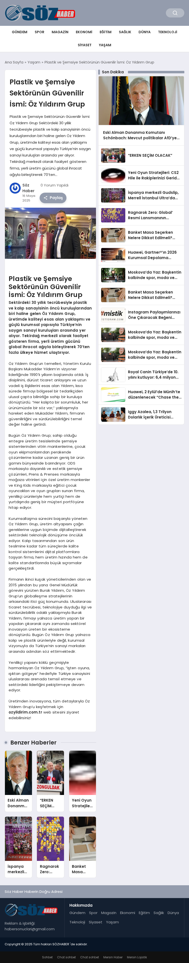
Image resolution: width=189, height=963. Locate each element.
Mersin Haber (113, 957)
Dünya (145, 32)
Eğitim (105, 32)
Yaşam (105, 45)
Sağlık (125, 32)
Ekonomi (84, 32)
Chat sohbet (66, 957)
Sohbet (47, 957)
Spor (39, 32)
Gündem (19, 32)
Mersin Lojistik (137, 957)
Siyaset (85, 45)
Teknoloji (167, 32)
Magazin (60, 32)
